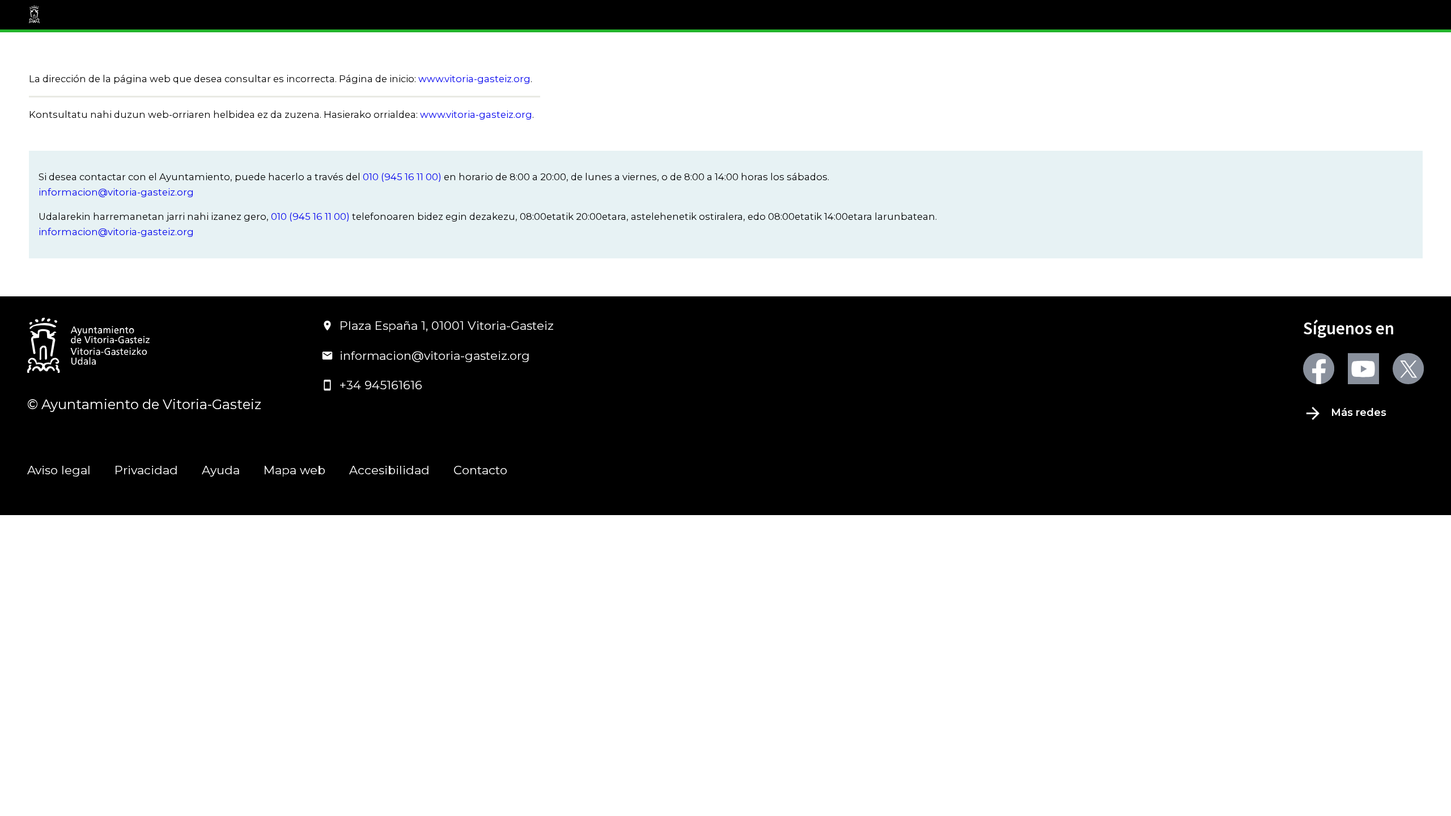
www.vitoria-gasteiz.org (474, 78)
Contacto (480, 470)
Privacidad (146, 470)
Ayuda (221, 470)
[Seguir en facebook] (1318, 368)
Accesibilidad (389, 470)
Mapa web (294, 470)
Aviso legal (59, 470)
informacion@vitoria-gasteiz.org (116, 192)
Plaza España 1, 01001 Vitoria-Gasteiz (447, 325)
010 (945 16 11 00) (402, 176)
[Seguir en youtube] (1363, 368)
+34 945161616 (381, 385)
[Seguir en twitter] (1408, 368)
